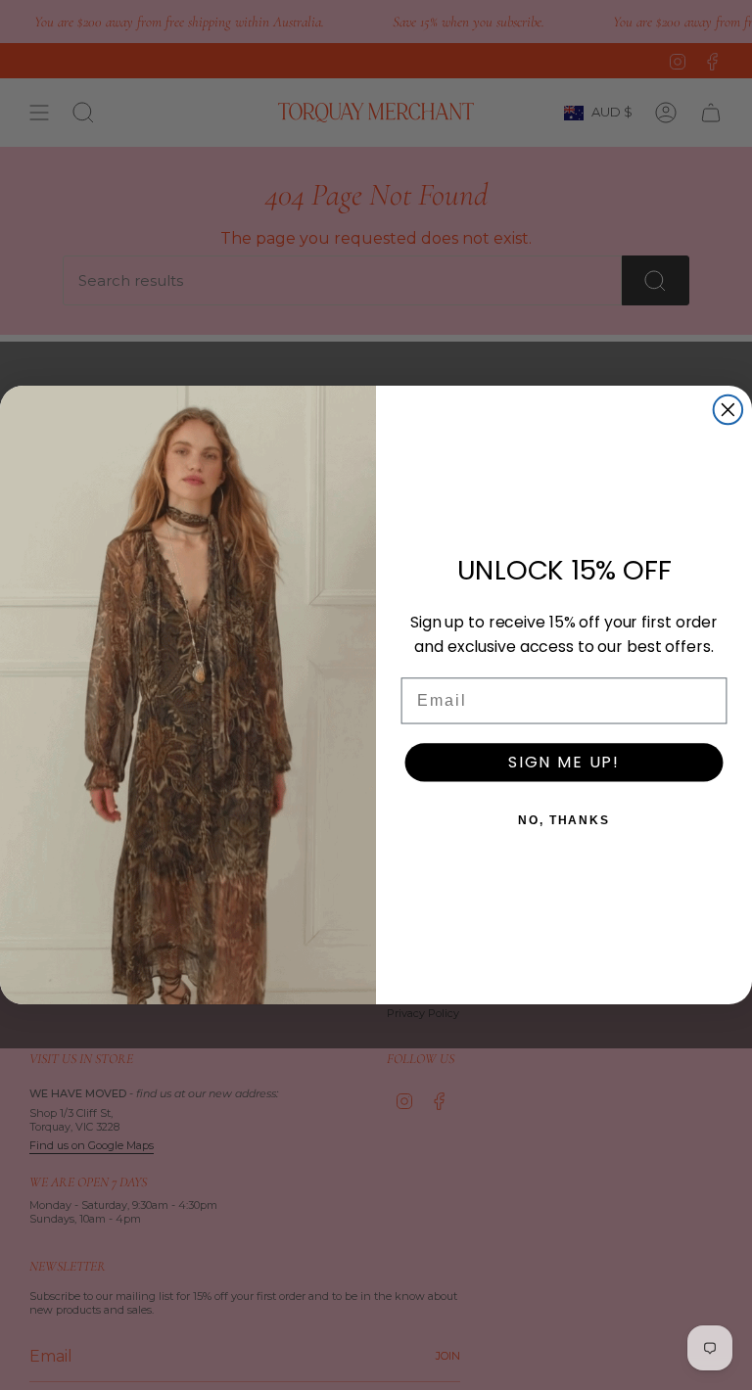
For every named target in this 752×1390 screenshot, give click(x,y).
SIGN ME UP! (564, 762)
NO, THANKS (564, 820)
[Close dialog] (728, 410)
